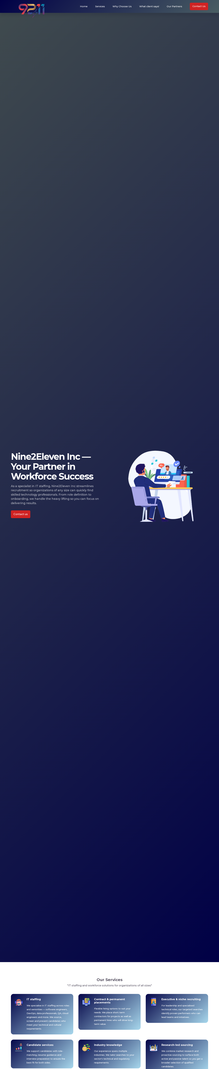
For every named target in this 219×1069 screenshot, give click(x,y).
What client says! (149, 6)
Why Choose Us (122, 6)
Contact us (20, 514)
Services (100, 6)
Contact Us (199, 6)
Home (84, 6)
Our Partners (174, 6)
